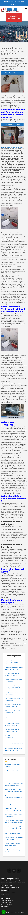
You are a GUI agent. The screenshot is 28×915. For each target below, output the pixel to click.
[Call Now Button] (3, 912)
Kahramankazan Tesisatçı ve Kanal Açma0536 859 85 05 (13, 687)
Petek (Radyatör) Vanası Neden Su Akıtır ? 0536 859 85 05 (14, 838)
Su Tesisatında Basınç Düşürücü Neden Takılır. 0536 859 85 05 (13, 828)
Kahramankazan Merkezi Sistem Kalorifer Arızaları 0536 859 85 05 (14, 743)
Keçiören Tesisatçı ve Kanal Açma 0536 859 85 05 (12, 674)
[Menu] (26, 9)
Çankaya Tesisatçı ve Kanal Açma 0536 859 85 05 (12, 730)
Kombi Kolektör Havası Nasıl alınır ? (14, 772)
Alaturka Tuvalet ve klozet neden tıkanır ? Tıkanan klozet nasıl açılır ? (14, 822)
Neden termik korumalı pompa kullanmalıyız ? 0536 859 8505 (13, 803)
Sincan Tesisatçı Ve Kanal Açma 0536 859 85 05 (14, 699)
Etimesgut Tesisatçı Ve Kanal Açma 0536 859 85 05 (13, 705)
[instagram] (15, 4)
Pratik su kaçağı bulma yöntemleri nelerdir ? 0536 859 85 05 (13, 809)
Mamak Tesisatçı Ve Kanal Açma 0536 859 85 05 (14, 736)
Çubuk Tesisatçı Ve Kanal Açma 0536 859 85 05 (13, 712)
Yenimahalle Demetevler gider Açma (12, 147)
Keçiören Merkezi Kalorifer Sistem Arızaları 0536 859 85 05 (14, 668)
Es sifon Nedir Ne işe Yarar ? (12, 833)
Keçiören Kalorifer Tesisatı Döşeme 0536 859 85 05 (12, 662)
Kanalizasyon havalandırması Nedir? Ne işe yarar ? (13, 844)
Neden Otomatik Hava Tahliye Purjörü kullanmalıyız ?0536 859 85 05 (13, 790)
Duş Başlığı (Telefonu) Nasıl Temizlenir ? (12, 765)
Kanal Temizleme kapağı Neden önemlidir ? (13, 778)
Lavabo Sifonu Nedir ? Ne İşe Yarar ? (12, 851)
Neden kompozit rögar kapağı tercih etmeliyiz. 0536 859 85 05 (13, 796)
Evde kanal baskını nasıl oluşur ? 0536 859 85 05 (13, 815)
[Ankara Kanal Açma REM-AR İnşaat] (10, 10)
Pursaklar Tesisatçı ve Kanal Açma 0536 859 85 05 (12, 724)
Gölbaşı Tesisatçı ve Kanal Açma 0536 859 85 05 (14, 693)
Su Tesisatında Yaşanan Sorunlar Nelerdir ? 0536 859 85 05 (14, 784)
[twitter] (13, 4)
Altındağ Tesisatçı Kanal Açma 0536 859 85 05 (13, 680)
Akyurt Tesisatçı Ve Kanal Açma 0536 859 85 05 (13, 718)
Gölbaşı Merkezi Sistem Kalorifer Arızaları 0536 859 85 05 (13, 749)
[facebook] (11, 4)
